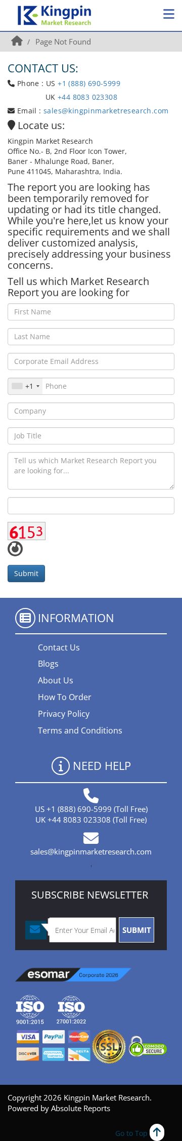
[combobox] (25, 386)
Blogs (48, 663)
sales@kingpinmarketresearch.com (105, 110)
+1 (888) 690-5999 (89, 83)
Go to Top (132, 1133)
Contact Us (59, 647)
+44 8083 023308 (86, 97)
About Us (55, 680)
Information (76, 618)
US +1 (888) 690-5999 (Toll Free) (91, 809)
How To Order (65, 697)
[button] (168, 14)
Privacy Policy (63, 713)
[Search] (146, 15)
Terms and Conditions (80, 730)
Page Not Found (63, 41)
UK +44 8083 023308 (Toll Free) (91, 819)
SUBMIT (136, 930)
